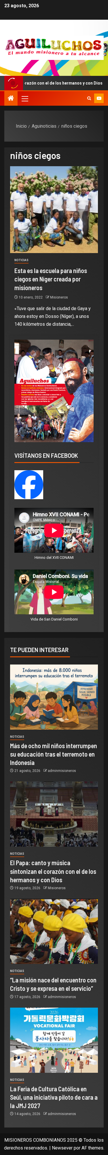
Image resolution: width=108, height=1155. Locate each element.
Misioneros (59, 297)
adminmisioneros (62, 771)
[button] (24, 98)
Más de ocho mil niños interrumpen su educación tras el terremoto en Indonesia (53, 754)
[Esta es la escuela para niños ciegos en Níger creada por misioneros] (54, 209)
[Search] (89, 98)
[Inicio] (11, 99)
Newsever (62, 1148)
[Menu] (24, 98)
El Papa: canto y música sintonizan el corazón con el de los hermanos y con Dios (53, 871)
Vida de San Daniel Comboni (54, 619)
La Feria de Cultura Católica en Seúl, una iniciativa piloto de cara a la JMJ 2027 (54, 1097)
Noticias (21, 260)
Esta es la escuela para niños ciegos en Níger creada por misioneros (50, 279)
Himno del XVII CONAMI (54, 557)
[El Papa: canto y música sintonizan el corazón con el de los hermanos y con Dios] (54, 814)
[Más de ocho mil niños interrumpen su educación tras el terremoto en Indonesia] (54, 697)
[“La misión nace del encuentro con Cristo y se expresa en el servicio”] (54, 931)
